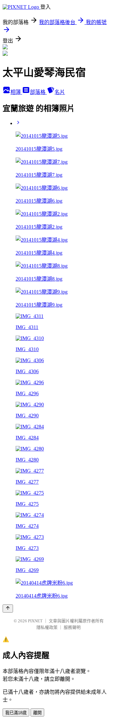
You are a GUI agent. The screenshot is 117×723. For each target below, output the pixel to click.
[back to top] (8, 608)
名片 (60, 92)
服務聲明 (72, 627)
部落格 (38, 92)
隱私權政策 (47, 627)
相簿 (16, 92)
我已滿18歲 (16, 712)
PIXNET (35, 620)
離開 (37, 712)
